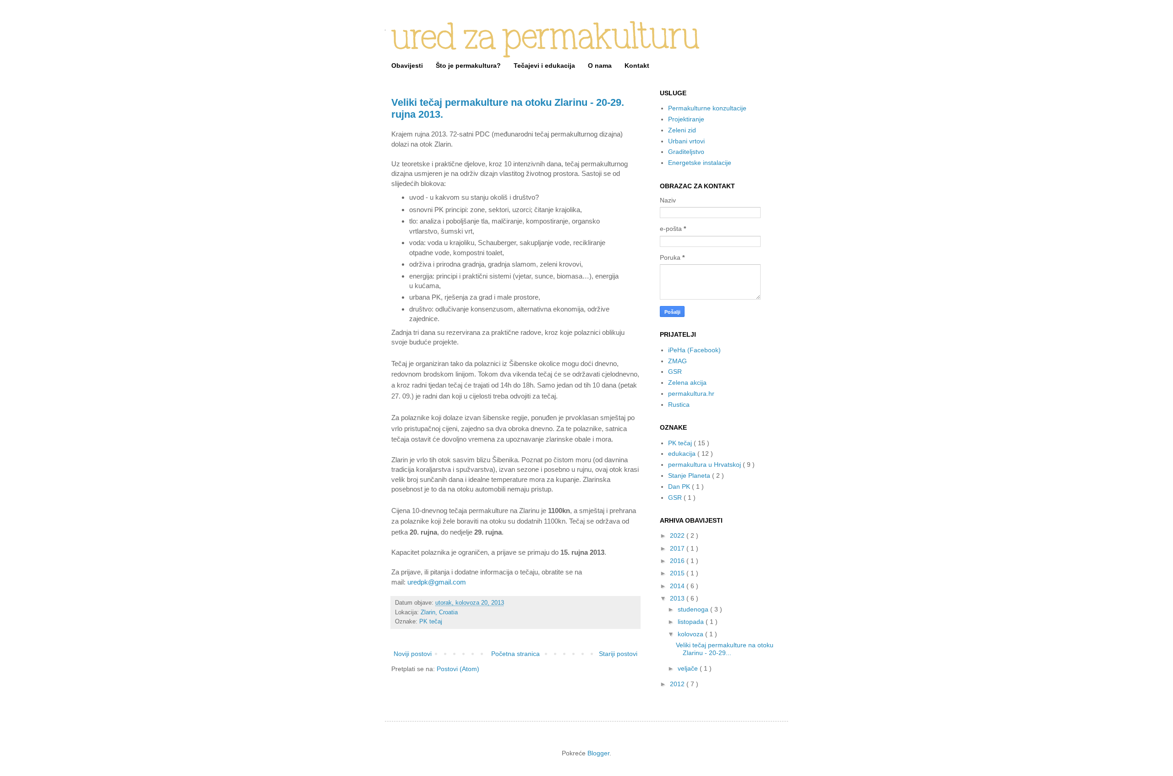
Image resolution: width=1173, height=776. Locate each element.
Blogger (598, 753)
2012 (678, 684)
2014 (678, 586)
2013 (678, 598)
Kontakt (637, 65)
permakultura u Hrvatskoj (705, 464)
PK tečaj (430, 621)
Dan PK (680, 486)
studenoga (694, 609)
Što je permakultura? (468, 65)
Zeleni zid (682, 130)
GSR (675, 371)
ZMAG (677, 361)
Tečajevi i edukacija (544, 65)
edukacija (682, 453)
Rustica (679, 404)
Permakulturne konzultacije (707, 108)
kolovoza (691, 634)
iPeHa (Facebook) (694, 350)
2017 (678, 548)
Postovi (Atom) (458, 668)
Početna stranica (515, 653)
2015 (678, 573)
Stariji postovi (618, 653)
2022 (678, 535)
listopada (692, 621)
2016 (678, 560)
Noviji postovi (413, 653)
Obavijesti (407, 65)
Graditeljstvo (686, 151)
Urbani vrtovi (686, 141)
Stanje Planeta (690, 475)
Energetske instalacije (699, 162)
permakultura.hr (691, 393)
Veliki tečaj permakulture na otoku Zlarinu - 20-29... (724, 648)
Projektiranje (686, 119)
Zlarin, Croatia (439, 612)
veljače (689, 668)
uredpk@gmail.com (436, 582)
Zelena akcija (687, 382)
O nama (600, 65)
